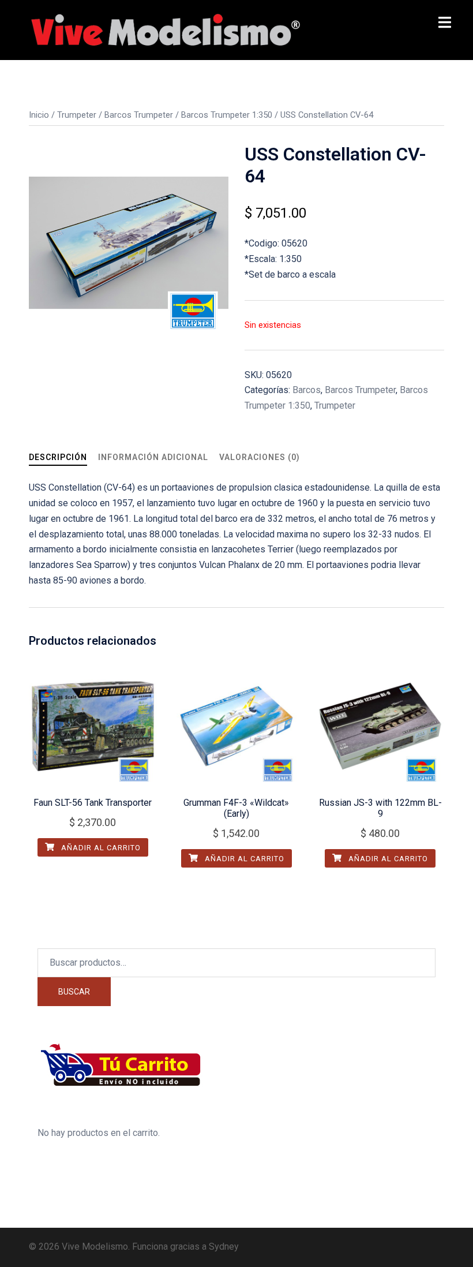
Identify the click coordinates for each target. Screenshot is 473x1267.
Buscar (74, 991)
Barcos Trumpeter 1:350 (226, 115)
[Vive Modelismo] (164, 29)
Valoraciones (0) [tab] (259, 457)
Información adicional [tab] (153, 457)
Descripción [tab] (58, 457)
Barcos (306, 389)
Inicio (39, 115)
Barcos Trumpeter (138, 115)
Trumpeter (76, 115)
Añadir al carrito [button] (100, 847)
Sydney (224, 1246)
